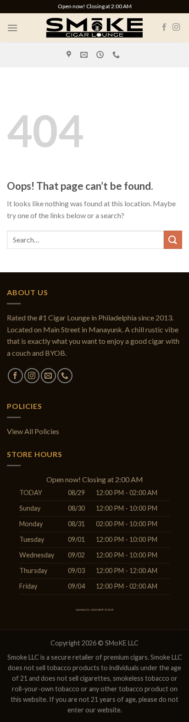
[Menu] (12, 28)
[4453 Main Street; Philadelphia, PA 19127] (70, 55)
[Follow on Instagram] (176, 27)
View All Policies (33, 431)
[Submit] (173, 239)
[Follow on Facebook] (164, 27)
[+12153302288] (117, 55)
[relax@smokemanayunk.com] (85, 55)
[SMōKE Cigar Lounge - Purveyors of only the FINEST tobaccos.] (94, 28)
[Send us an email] (48, 375)
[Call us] (64, 375)
